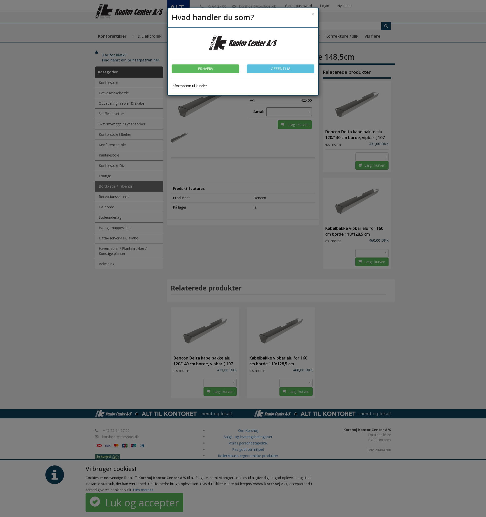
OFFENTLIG (280, 68)
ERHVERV (205, 68)
